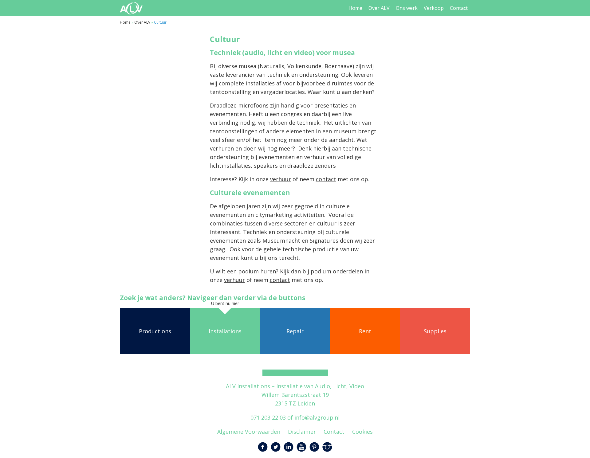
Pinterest (314, 447)
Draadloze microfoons (239, 105)
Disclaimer (302, 431)
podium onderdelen (337, 271)
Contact (459, 8)
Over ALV (379, 8)
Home (355, 8)
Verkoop (434, 8)
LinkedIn (288, 447)
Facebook (263, 447)
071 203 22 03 (268, 417)
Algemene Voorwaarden (248, 431)
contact (326, 179)
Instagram (327, 447)
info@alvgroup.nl (317, 417)
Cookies (362, 431)
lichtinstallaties (230, 165)
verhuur (280, 179)
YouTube (301, 447)
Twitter (276, 447)
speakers (266, 165)
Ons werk (407, 8)
